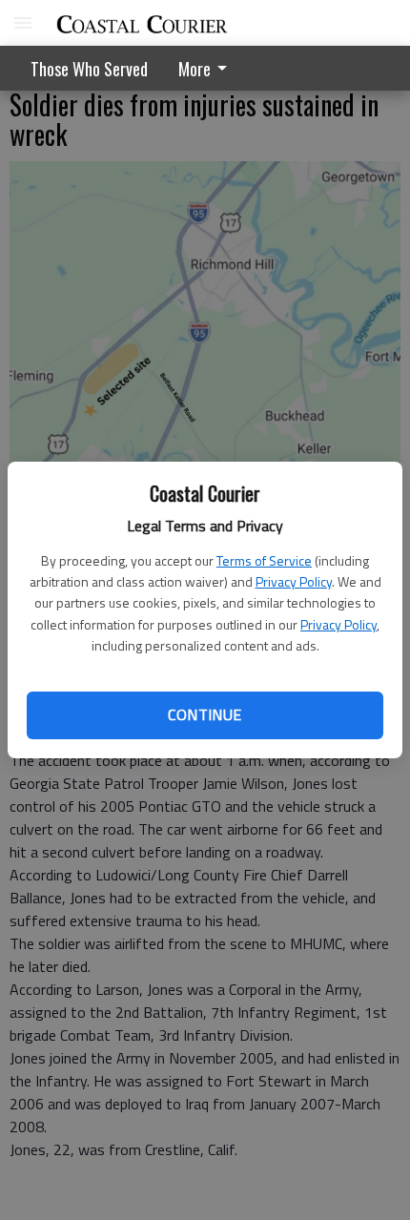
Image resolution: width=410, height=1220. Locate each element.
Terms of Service (264, 560)
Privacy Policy (294, 581)
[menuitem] (208, 68)
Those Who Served (89, 68)
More (194, 68)
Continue (204, 714)
